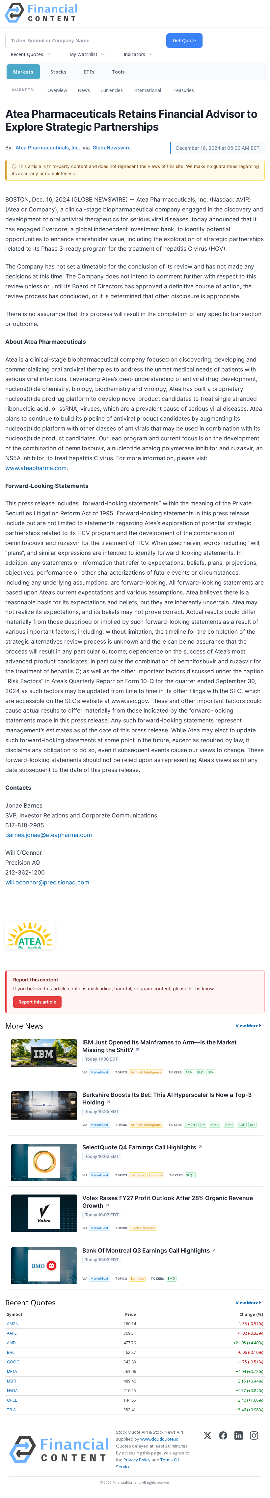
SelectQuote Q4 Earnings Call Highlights (142, 1147)
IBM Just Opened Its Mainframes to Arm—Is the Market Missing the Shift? (159, 1046)
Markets (23, 72)
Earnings (137, 1175)
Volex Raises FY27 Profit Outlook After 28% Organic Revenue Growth (167, 1202)
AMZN (190, 1125)
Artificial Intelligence (146, 1072)
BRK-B (229, 1125)
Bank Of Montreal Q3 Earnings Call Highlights (149, 1250)
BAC (11, 1352)
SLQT (190, 1175)
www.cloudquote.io (159, 1439)
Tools (118, 72)
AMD (11, 1343)
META (12, 1371)
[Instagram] (254, 1450)
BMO (171, 1278)
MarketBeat (99, 1072)
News (84, 90)
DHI (253, 1125)
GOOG (13, 1362)
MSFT (11, 1381)
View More (247, 1026)
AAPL (11, 1333)
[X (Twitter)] (207, 1450)
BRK (202, 1125)
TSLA (11, 1410)
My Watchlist (83, 54)
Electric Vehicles (143, 1228)
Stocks (58, 72)
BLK (200, 1072)
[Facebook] (223, 1450)
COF (241, 1125)
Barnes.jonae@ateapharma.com (48, 834)
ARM (189, 1072)
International (147, 90)
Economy (156, 1175)
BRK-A (215, 1125)
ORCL (12, 1400)
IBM (211, 1072)
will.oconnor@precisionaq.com (47, 882)
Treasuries (183, 90)
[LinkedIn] (238, 1450)
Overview (57, 90)
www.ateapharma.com (36, 467)
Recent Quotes (27, 54)
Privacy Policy (136, 1460)
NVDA (12, 1390)
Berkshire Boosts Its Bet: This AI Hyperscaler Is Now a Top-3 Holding (167, 1098)
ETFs (89, 72)
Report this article (37, 1001)
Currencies (111, 90)
